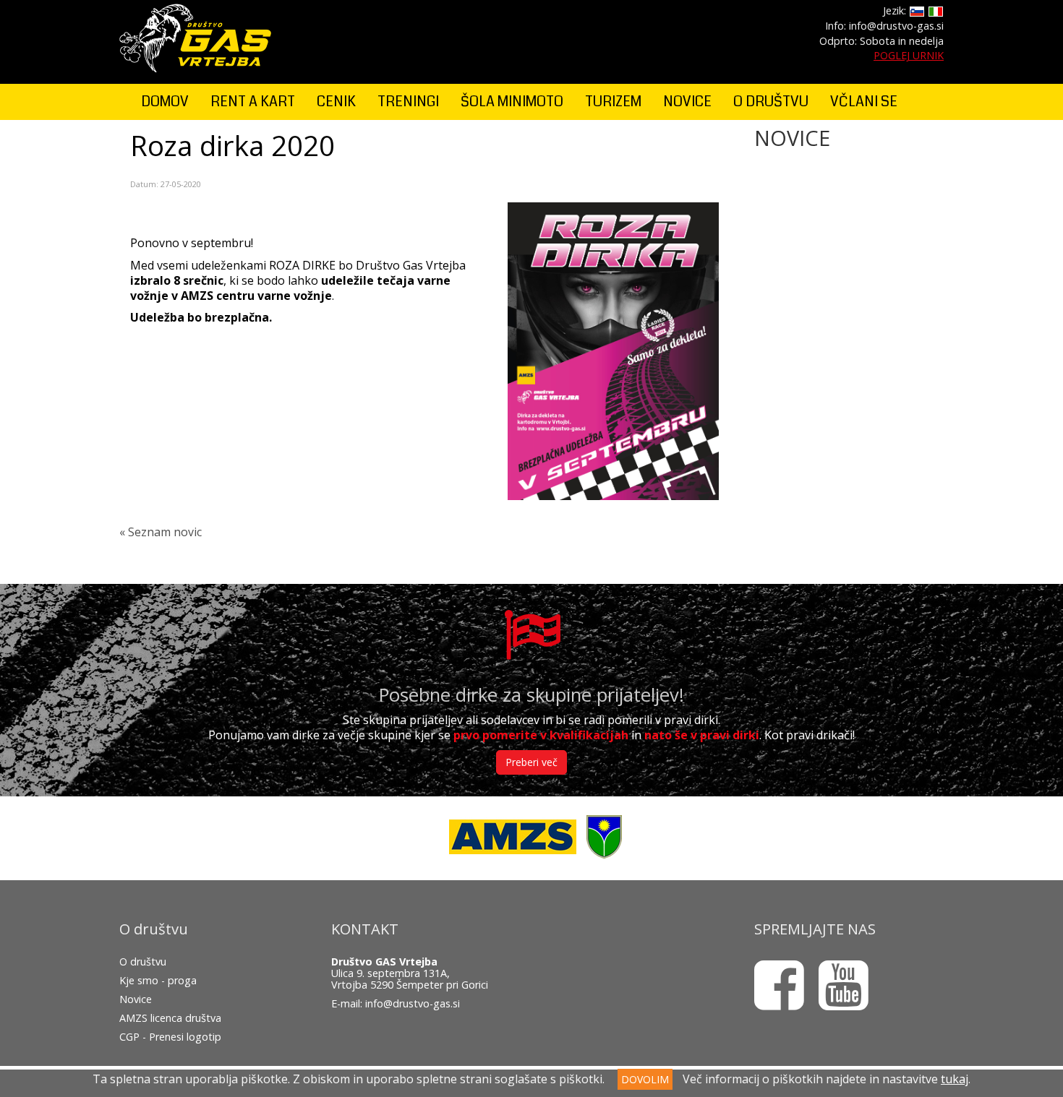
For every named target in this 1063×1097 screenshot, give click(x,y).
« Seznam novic (160, 532)
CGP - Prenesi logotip (170, 1037)
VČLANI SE (863, 101)
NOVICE (687, 101)
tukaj (954, 1079)
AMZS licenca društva (170, 1018)
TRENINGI (408, 101)
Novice (135, 999)
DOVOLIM (645, 1079)
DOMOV (165, 101)
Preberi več (531, 762)
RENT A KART (252, 101)
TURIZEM (613, 101)
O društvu (142, 961)
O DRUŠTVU (770, 101)
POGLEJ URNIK (909, 55)
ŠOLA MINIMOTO (512, 101)
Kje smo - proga (158, 980)
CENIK (336, 101)
